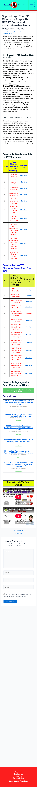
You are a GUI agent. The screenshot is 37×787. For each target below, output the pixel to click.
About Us (18, 772)
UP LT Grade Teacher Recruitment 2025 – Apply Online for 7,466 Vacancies (18, 440)
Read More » (19, 409)
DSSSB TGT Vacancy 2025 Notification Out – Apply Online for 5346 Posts (18, 415)
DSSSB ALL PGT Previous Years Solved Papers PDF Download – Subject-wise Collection (18, 464)
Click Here (23, 255)
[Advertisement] (18, 685)
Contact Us (18, 774)
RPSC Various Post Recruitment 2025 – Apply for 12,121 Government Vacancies (18, 452)
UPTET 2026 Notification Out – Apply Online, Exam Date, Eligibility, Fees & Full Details (18, 402)
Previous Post (18, 530)
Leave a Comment (7, 32)
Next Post (18, 533)
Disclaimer (19, 776)
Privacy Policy (18, 778)
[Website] (18, 587)
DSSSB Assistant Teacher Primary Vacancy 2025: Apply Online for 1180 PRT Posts (18, 428)
